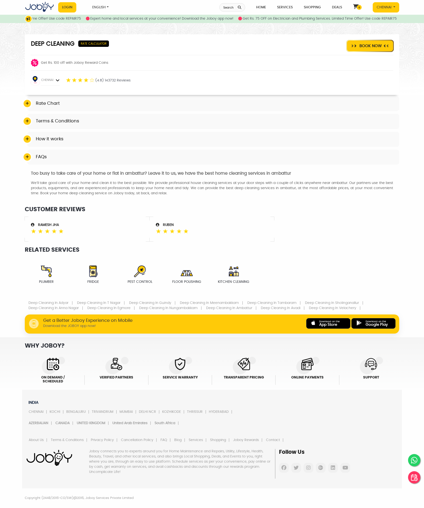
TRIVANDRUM (102, 412)
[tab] (213, 103)
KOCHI (55, 412)
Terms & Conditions (67, 440)
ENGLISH (99, 7)
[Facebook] (284, 468)
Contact (273, 440)
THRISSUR (195, 412)
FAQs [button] (41, 157)
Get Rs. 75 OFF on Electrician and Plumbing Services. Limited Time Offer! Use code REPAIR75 (310, 18)
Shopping (312, 7)
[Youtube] (345, 468)
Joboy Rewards (246, 440)
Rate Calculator (93, 43)
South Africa (165, 423)
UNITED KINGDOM (91, 423)
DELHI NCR (147, 412)
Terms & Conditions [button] (57, 121)
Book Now (370, 46)
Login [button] (67, 7)
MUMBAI (126, 412)
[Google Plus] (321, 468)
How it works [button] (49, 139)
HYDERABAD (219, 412)
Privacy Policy (102, 440)
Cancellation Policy (137, 440)
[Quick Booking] (414, 477)
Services (285, 7)
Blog (178, 440)
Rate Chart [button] (48, 103)
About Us (36, 440)
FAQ (163, 440)
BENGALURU (76, 412)
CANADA (62, 423)
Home (261, 7)
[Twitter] (296, 468)
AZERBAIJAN (38, 423)
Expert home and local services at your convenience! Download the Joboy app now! (152, 18)
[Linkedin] (333, 468)
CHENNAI (384, 7)
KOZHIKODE (171, 412)
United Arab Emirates (129, 423)
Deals (337, 7)
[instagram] (308, 468)
